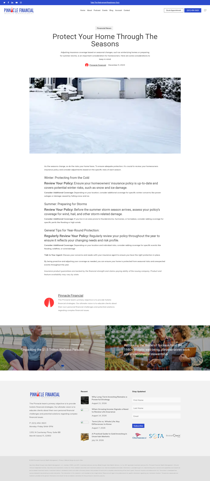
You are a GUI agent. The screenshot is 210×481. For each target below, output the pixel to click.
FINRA (71, 465)
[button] (205, 10)
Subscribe (138, 426)
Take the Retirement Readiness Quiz (105, 3)
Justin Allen (79, 460)
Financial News (104, 28)
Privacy (61, 460)
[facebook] (8, 2)
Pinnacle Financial (97, 65)
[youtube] (17, 2)
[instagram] (21, 2)
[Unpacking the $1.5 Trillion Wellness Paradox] (52, 347)
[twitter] (4, 2)
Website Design (69, 460)
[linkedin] (12, 2)
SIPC (78, 465)
